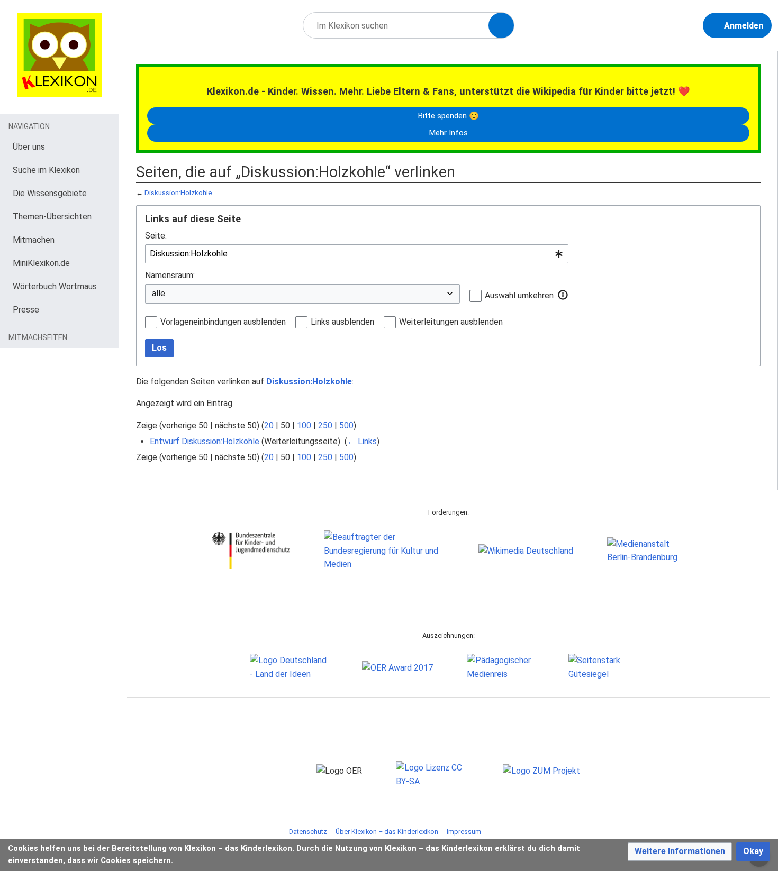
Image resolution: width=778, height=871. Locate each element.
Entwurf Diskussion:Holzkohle (204, 441)
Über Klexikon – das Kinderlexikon (387, 832)
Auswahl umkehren (519, 295)
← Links (362, 441)
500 (346, 425)
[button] (563, 295)
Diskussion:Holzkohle (178, 193)
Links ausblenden (342, 322)
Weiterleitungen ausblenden (451, 322)
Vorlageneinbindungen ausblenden (223, 322)
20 (269, 425)
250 (325, 425)
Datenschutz (308, 832)
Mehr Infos (448, 132)
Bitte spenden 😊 (448, 116)
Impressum (464, 832)
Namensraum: (170, 275)
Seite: (156, 236)
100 (304, 425)
